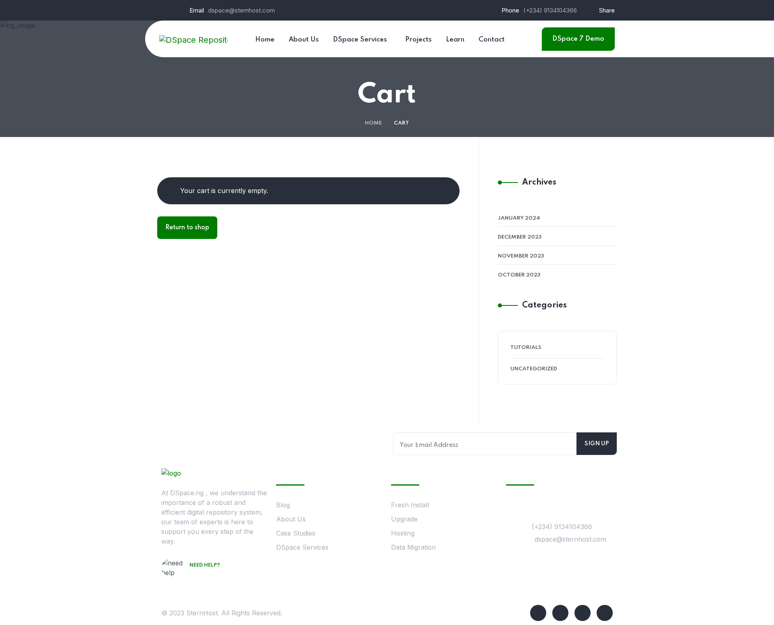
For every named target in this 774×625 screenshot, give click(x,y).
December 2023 (519, 237)
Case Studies (295, 533)
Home (373, 123)
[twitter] (560, 613)
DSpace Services (302, 547)
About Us (291, 519)
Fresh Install (410, 505)
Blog (283, 505)
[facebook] (538, 613)
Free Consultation (220, 576)
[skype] (582, 613)
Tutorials (525, 347)
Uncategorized (533, 369)
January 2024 (519, 218)
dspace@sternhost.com (241, 10)
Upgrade (404, 519)
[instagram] (605, 613)
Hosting (402, 533)
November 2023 (521, 256)
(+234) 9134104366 (550, 10)
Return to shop (187, 227)
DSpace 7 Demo (578, 38)
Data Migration (413, 547)
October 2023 (519, 275)
